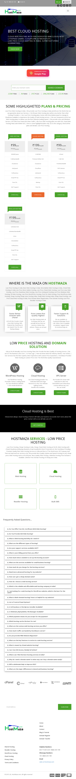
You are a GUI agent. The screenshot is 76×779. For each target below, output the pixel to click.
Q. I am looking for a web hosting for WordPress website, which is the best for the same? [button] (36, 592)
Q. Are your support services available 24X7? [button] (22, 548)
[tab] (38, 529)
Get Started (38, 425)
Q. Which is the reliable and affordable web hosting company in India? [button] (31, 586)
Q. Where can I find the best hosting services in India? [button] (26, 655)
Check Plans (14, 391)
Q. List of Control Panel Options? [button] (18, 602)
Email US (22, 2)
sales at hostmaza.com (46, 762)
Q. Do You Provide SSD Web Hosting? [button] (20, 534)
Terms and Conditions (12, 762)
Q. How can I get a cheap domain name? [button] (21, 577)
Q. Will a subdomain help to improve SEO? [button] (21, 664)
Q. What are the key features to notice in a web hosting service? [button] (30, 640)
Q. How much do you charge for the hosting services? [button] (26, 567)
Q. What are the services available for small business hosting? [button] (29, 562)
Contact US (67, 2)
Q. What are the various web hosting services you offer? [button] (27, 626)
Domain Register (44, 735)
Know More (9, 49)
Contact (41, 729)
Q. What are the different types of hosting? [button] (22, 543)
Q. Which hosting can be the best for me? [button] (21, 621)
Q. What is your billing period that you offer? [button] (23, 553)
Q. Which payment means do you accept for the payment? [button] (27, 616)
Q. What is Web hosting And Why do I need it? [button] (23, 538)
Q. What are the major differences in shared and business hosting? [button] (30, 669)
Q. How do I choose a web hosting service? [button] (22, 581)
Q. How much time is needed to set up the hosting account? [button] (28, 558)
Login (59, 2)
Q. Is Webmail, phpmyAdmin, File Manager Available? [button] (25, 612)
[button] (3, 41)
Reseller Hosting (10, 750)
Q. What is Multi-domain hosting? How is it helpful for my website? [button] (30, 597)
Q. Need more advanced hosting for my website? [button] (24, 572)
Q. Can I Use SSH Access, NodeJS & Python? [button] (22, 650)
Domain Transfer (44, 739)
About (41, 726)
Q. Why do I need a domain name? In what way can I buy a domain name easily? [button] (34, 659)
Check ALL (14, 195)
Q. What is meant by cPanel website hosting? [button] (23, 645)
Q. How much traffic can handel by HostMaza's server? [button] (26, 631)
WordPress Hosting (11, 753)
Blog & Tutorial (44, 732)
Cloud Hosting (9, 756)
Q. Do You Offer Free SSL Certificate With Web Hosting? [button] (26, 529)
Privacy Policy (9, 759)
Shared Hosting (10, 747)
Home (41, 723)
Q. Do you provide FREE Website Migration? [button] (22, 636)
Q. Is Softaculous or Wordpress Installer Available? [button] (25, 607)
